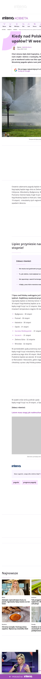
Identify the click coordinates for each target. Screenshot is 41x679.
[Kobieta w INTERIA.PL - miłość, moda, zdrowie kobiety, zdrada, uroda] (21, 18)
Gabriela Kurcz (27, 47)
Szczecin (18, 335)
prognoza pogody (29, 482)
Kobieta (9, 29)
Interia (4, 29)
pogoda (16, 482)
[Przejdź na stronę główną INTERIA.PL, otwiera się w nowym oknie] (8, 18)
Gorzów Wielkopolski (23, 331)
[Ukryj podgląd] (37, 651)
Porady (15, 29)
